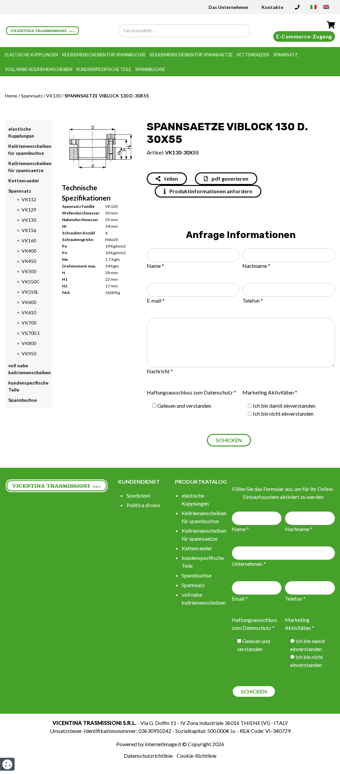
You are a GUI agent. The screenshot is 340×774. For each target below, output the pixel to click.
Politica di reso (143, 505)
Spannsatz (285, 54)
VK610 (29, 312)
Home (11, 95)
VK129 (29, 209)
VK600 (29, 302)
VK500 (29, 271)
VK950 (29, 353)
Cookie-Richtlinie (196, 755)
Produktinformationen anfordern (210, 191)
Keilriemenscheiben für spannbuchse (104, 54)
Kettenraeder (253, 54)
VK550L (30, 292)
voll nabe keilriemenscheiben (38, 69)
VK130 (53, 95)
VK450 (29, 261)
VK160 (29, 240)
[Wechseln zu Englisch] (326, 9)
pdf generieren (229, 178)
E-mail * (156, 300)
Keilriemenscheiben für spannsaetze (191, 54)
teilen (170, 178)
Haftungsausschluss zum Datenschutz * (191, 392)
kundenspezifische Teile (103, 69)
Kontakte (272, 7)
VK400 (29, 251)
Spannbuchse (150, 69)
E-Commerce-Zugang (304, 36)
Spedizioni (138, 495)
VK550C (31, 281)
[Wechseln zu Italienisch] (313, 9)
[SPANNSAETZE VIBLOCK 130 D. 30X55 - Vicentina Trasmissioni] (42, 30)
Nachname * (256, 266)
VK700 (29, 323)
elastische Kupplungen (31, 54)
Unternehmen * (249, 564)
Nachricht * (160, 371)
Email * (240, 598)
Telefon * (252, 300)
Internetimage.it (163, 744)
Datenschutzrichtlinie (148, 755)
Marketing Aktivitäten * (269, 392)
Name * (155, 266)
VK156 (29, 230)
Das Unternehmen (228, 7)
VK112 (29, 199)
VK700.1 (31, 333)
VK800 (29, 343)
